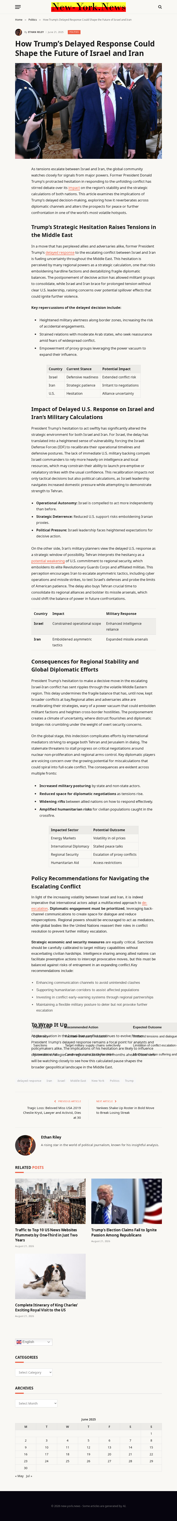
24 (46, 1461)
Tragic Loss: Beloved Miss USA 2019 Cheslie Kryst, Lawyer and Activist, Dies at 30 (52, 1113)
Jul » (29, 1476)
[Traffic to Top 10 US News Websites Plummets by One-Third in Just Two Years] (50, 1201)
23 (25, 1461)
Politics (74, 32)
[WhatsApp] (19, 289)
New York (98, 1081)
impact (74, 187)
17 (46, 1454)
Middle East (78, 1081)
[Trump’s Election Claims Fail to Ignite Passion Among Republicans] (126, 1201)
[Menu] (18, 7)
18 (67, 1454)
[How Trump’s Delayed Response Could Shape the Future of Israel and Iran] (88, 111)
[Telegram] (19, 278)
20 (109, 1454)
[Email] (19, 224)
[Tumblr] (19, 245)
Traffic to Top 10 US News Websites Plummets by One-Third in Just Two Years (46, 1234)
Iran (49, 1081)
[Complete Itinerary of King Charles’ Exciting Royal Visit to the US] (50, 1276)
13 (109, 1447)
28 (130, 1461)
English (28, 1342)
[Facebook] (19, 180)
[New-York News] (88, 7)
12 (88, 1447)
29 (151, 1461)
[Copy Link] (19, 235)
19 (88, 1454)
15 (151, 1447)
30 (25, 1468)
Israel (61, 1081)
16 (25, 1454)
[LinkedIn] (19, 202)
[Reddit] (19, 256)
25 (67, 1461)
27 (109, 1461)
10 (46, 1447)
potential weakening (48, 560)
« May (19, 1476)
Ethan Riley (36, 32)
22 (151, 1454)
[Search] (159, 7)
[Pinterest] (19, 213)
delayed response (60, 252)
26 (88, 1461)
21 (130, 1454)
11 (67, 1447)
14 (130, 1447)
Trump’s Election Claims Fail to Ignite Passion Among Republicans (124, 1232)
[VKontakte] (19, 267)
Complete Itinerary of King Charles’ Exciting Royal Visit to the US (46, 1307)
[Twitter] (19, 191)
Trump (129, 1081)
